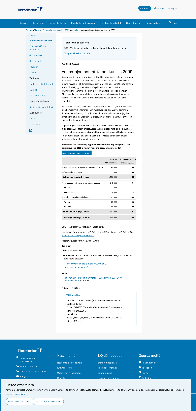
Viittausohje (72, 295)
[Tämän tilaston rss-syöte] (42, 131)
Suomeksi (144, 8)
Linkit (32, 118)
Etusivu (23, 23)
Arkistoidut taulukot (75, 267)
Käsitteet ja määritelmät (41, 106)
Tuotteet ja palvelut (110, 23)
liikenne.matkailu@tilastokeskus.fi (78, 235)
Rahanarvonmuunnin (108, 377)
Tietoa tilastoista (57, 23)
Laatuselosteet (37, 95)
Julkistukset (35, 55)
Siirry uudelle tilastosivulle (77, 53)
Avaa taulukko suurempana (75, 153)
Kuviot (32, 72)
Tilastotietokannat (107, 367)
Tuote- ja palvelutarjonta (41, 84)
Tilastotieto (37, 23)
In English (173, 8)
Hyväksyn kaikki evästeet (19, 401)
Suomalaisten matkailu (53, 30)
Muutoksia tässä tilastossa (37, 48)
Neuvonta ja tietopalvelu (69, 362)
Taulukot (33, 66)
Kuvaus (33, 89)
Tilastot (37, 30)
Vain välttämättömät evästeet (48, 401)
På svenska (159, 8)
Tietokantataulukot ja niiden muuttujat (84, 263)
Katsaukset (35, 61)
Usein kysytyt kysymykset (70, 372)
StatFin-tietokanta (107, 362)
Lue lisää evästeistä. (15, 393)
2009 (67, 30)
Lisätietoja (34, 124)
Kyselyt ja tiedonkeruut (83, 23)
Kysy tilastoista (64, 367)
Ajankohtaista (133, 23)
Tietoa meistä (152, 23)
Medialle (61, 377)
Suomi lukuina (105, 372)
